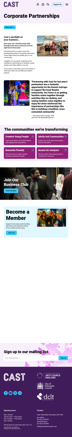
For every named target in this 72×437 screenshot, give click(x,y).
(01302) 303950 (43, 424)
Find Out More (11, 191)
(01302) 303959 (43, 419)
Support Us (57, 4)
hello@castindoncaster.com (47, 426)
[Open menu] (67, 4)
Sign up (63, 358)
